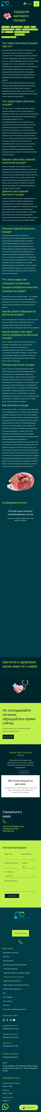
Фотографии (7, 997)
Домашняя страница (10, 953)
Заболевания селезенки (12, 981)
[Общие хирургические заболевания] (30, 965)
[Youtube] (14, 1020)
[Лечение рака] (30, 961)
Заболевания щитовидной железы (16, 985)
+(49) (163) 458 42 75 (10, 1057)
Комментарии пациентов (12, 989)
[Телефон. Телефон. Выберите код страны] (24, 866)
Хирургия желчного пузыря (13, 977)
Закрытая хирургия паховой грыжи (16, 973)
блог (4, 993)
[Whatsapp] (3, 1020)
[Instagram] (10, 1020)
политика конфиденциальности (15, 1009)
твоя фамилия (26, 854)
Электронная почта (12, 863)
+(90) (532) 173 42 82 (10, 1037)
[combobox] (20, 876)
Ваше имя (9, 854)
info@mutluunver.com (11, 1029)
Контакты (6, 1005)
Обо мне (6, 957)
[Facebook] (7, 1020)
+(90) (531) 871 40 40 (10, 1046)
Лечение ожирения (10, 969)
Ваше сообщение (11, 881)
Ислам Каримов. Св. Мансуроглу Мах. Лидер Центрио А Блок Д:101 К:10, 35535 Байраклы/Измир (20, 1068)
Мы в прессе (7, 1001)
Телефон (24, 863)
